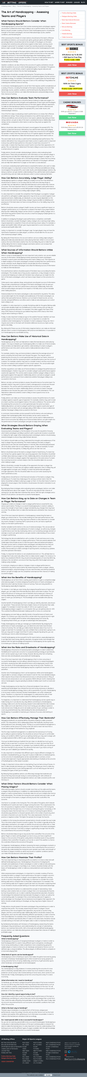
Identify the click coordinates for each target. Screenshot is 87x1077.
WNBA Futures (38, 1061)
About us (68, 1043)
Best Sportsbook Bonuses (70, 20)
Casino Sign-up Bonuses (9, 1049)
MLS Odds (25, 1059)
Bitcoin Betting (67, 27)
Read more (56, 1075)
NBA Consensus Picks (53, 1051)
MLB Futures (37, 1042)
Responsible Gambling (72, 1046)
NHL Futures (37, 1057)
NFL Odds (25, 1045)
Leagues (77, 2)
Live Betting (66, 30)
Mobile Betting (67, 34)
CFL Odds (25, 1063)
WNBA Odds (26, 1061)
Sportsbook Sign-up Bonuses (11, 1047)
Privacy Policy (69, 1044)
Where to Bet (60, 2)
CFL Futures (37, 1063)
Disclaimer (68, 1048)
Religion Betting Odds (69, 16)
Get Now (72, 117)
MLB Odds (25, 1042)
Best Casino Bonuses (69, 23)
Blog (83, 2)
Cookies (77, 1044)
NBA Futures (37, 1051)
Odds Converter (67, 37)
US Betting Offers (6, 6)
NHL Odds (25, 1057)
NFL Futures (37, 1045)
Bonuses (69, 2)
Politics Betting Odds (69, 13)
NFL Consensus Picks (53, 1045)
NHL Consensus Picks (53, 1057)
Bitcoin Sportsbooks (8, 1045)
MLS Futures (37, 1059)
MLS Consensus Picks (53, 1059)
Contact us (75, 1043)
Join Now (72, 65)
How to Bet (49, 2)
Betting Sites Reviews (8, 1042)
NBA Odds (25, 1051)
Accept (48, 1075)
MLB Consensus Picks (53, 1042)
